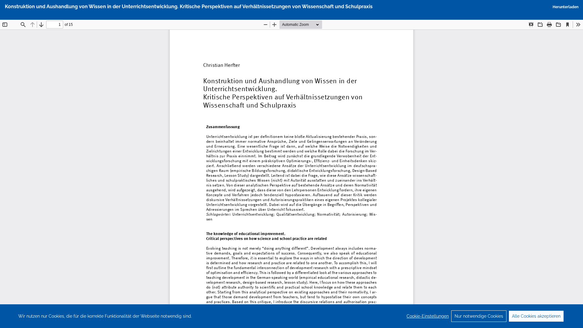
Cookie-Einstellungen (428, 316)
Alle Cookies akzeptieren (536, 316)
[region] (291, 316)
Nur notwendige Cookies (479, 316)
